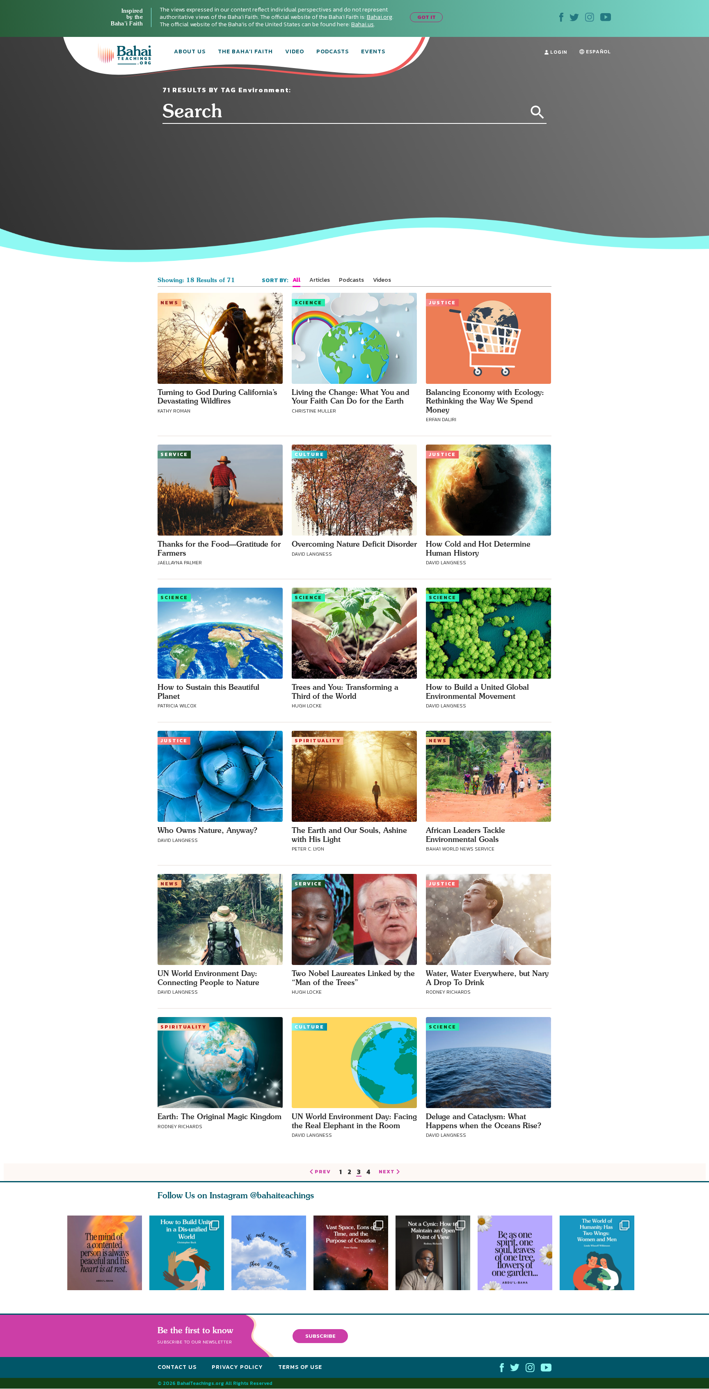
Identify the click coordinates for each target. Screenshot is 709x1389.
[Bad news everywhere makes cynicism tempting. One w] (437, 1253)
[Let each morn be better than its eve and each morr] (268, 1253)
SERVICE (174, 454)
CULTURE (309, 454)
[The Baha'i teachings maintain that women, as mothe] (601, 1253)
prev (323, 1172)
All (296, 280)
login (558, 52)
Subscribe (320, 1336)
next (387, 1172)
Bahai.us (362, 24)
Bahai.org (379, 17)
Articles (319, 280)
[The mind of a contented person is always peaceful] (104, 1253)
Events (373, 52)
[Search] (537, 112)
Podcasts (332, 52)
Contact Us (177, 1367)
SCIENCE (308, 302)
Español (597, 52)
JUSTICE (442, 302)
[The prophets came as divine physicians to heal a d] (186, 1253)
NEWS (169, 302)
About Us (190, 52)
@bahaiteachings (282, 1195)
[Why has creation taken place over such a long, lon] (354, 1253)
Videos (382, 280)
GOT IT (426, 17)
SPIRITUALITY (318, 740)
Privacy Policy (237, 1367)
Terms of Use (300, 1367)
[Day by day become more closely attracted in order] (519, 1253)
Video (294, 52)
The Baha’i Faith (245, 52)
